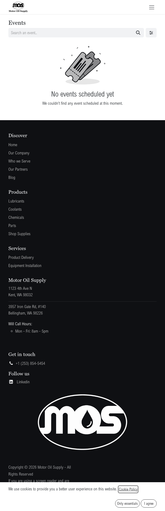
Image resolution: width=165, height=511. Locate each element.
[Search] (138, 32)
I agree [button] (148, 503)
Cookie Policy (128, 489)
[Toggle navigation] (152, 7)
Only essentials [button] (127, 503)
